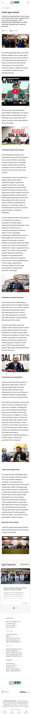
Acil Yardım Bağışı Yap (12, 621)
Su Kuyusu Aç (10, 623)
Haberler (6, 8)
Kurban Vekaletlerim (12, 651)
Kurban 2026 (10, 627)
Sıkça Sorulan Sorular (12, 638)
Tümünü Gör (24, 564)
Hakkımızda (9, 663)
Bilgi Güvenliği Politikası (13, 642)
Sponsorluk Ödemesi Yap (13, 649)
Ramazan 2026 (11, 625)
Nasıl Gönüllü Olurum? (12, 640)
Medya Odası (10, 667)
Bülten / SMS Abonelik (13, 671)
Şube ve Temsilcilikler (12, 669)
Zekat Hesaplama (11, 634)
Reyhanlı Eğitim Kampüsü (13, 653)
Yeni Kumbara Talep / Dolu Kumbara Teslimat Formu (14, 655)
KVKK (7, 636)
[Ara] (3, 2)
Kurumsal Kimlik (11, 665)
